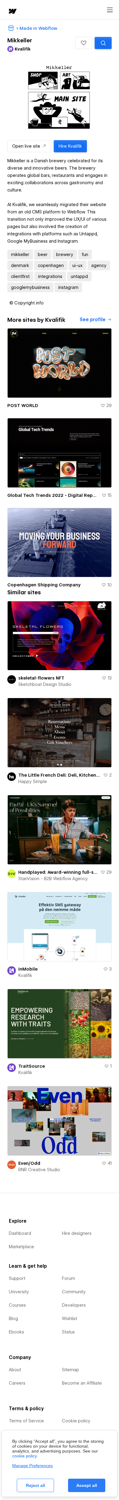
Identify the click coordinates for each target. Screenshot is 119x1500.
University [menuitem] (19, 1291)
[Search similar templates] (103, 43)
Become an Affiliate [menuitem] (82, 1383)
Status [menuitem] (68, 1332)
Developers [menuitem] (74, 1305)
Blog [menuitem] (13, 1318)
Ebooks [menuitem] (16, 1332)
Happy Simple (32, 781)
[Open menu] (110, 10)
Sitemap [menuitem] (70, 1369)
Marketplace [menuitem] (21, 1246)
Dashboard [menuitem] (20, 1233)
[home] (12, 11)
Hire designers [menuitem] (77, 1233)
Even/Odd (29, 1163)
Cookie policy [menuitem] (76, 1420)
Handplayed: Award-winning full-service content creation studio (58, 872)
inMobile (28, 969)
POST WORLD (22, 405)
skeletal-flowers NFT (41, 678)
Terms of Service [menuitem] (26, 1420)
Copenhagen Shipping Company (44, 584)
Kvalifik (25, 975)
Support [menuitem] (17, 1278)
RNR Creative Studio (39, 1169)
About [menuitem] (15, 1369)
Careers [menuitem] (17, 1383)
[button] (83, 43)
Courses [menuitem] (17, 1305)
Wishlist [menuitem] (69, 1318)
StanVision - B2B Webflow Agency (53, 878)
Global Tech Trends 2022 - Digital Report (53, 495)
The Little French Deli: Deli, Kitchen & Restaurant (59, 775)
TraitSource (31, 1066)
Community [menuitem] (74, 1291)
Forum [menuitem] (68, 1278)
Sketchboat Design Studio (44, 684)
